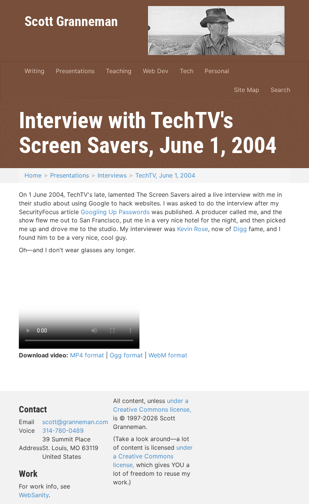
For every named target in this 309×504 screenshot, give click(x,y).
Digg (240, 229)
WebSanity (34, 495)
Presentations (75, 71)
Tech (186, 71)
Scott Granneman (71, 21)
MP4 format (87, 355)
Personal (217, 71)
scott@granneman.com (75, 422)
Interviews (112, 175)
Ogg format (126, 355)
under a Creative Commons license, (153, 456)
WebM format (167, 355)
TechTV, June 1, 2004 (165, 175)
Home (32, 175)
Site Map (246, 89)
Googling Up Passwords (115, 212)
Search (280, 89)
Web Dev (155, 71)
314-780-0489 (63, 430)
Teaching (119, 71)
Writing (34, 71)
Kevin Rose (192, 229)
